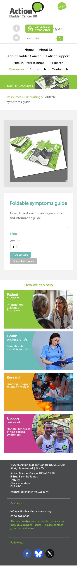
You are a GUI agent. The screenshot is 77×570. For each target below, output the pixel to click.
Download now (23, 261)
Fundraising (32, 97)
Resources (14, 97)
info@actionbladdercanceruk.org (30, 511)
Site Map (41, 468)
